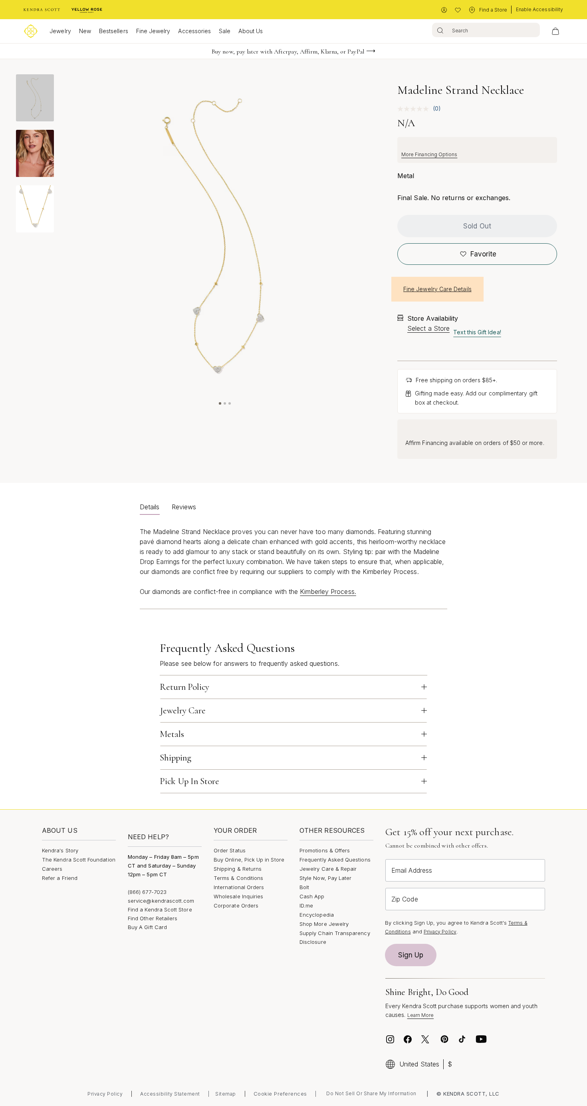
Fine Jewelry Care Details (437, 289)
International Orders (239, 887)
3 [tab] (229, 403)
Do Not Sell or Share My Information (371, 1093)
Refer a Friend (59, 878)
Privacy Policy (440, 932)
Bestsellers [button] (113, 31)
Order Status (230, 850)
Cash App (312, 896)
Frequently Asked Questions (335, 859)
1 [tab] (220, 403)
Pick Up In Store (189, 781)
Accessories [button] (194, 31)
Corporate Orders (236, 905)
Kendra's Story (60, 850)
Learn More (420, 1015)
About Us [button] (250, 31)
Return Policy (184, 687)
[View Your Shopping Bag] (555, 31)
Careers (52, 869)
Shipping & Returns (238, 869)
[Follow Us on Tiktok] (462, 1039)
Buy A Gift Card (147, 927)
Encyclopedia (316, 914)
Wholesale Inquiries (238, 896)
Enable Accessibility (539, 9)
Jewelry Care (183, 710)
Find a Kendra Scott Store (160, 909)
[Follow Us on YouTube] (481, 1039)
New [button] (85, 31)
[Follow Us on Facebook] (408, 1039)
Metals (172, 734)
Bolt (304, 887)
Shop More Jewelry (324, 924)
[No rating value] (415, 109)
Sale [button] (224, 31)
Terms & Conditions (238, 878)
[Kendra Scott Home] (42, 10)
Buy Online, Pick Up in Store (249, 859)
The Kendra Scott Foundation (78, 859)
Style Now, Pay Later (325, 878)
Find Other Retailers (152, 918)
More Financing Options (429, 154)
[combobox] (486, 30)
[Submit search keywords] (440, 30)
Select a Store (428, 328)
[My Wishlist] (458, 10)
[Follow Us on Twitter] (426, 1039)
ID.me (306, 905)
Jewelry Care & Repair (328, 869)
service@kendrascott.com (161, 901)
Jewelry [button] (60, 31)
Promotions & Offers (324, 850)
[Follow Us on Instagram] (390, 1039)
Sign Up (411, 955)
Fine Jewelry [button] (153, 31)
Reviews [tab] (184, 507)
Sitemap (225, 1094)
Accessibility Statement (170, 1094)
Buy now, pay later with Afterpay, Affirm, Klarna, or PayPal (288, 52)
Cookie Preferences (280, 1093)
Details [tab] (150, 507)
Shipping (175, 757)
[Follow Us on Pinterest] (444, 1039)
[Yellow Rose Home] (87, 10)
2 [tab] (225, 403)
